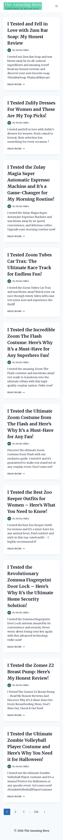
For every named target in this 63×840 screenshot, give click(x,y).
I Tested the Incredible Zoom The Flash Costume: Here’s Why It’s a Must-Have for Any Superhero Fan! (31, 342)
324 (36, 812)
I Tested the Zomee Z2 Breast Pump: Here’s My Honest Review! (30, 672)
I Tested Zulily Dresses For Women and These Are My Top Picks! (31, 109)
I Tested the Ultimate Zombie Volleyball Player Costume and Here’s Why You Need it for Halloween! (29, 746)
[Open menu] (56, 6)
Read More (16, 84)
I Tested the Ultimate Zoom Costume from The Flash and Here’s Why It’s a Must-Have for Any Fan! (30, 423)
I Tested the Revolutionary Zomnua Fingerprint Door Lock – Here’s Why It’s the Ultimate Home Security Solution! (30, 586)
